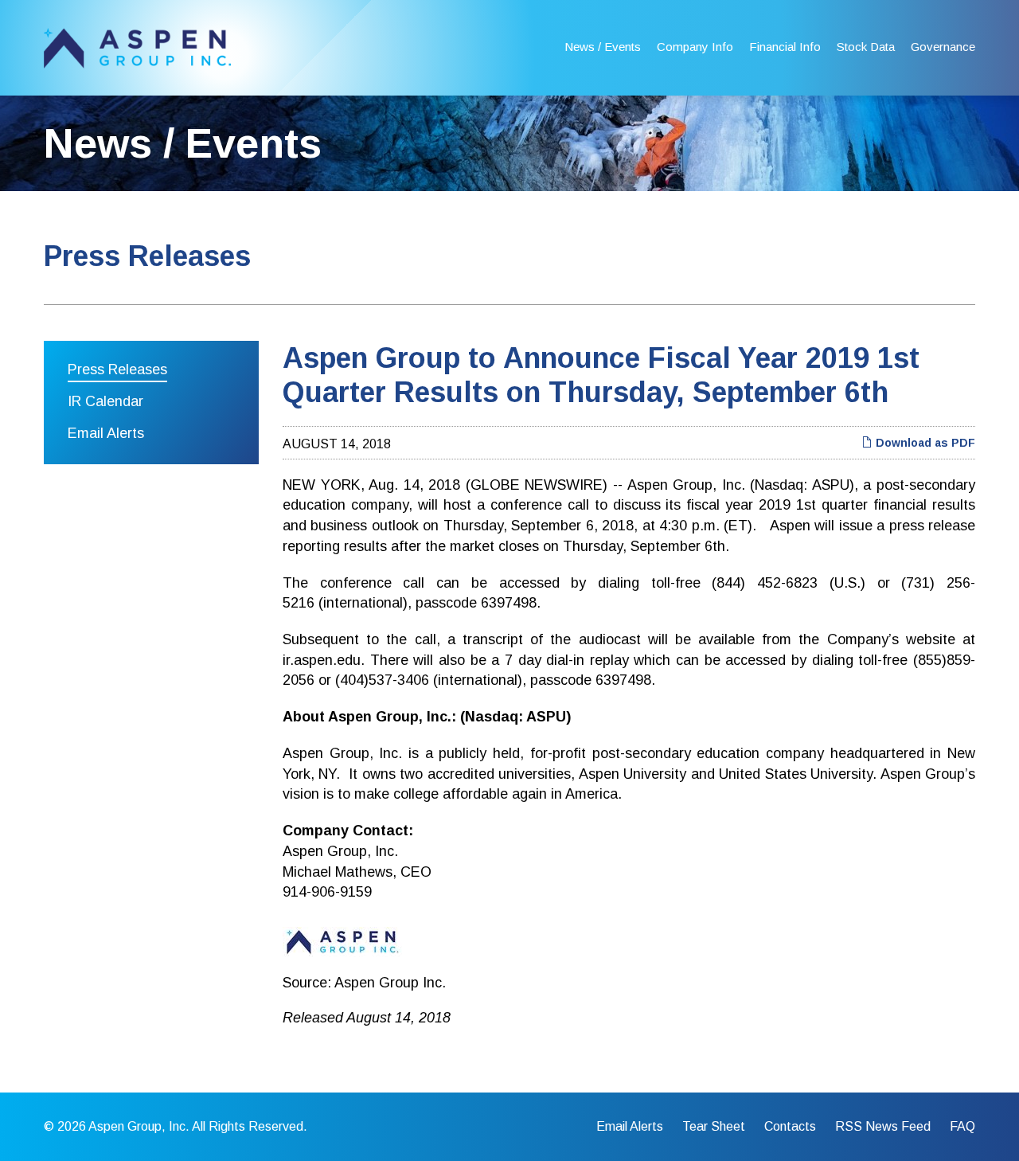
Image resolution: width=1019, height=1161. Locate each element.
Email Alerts (106, 433)
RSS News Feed (883, 1126)
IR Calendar (105, 401)
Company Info (695, 46)
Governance (943, 46)
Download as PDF (924, 442)
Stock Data (866, 46)
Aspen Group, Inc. (138, 1126)
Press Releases (117, 369)
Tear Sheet (713, 1126)
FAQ (962, 1126)
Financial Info (785, 46)
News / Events (602, 46)
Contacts (790, 1126)
